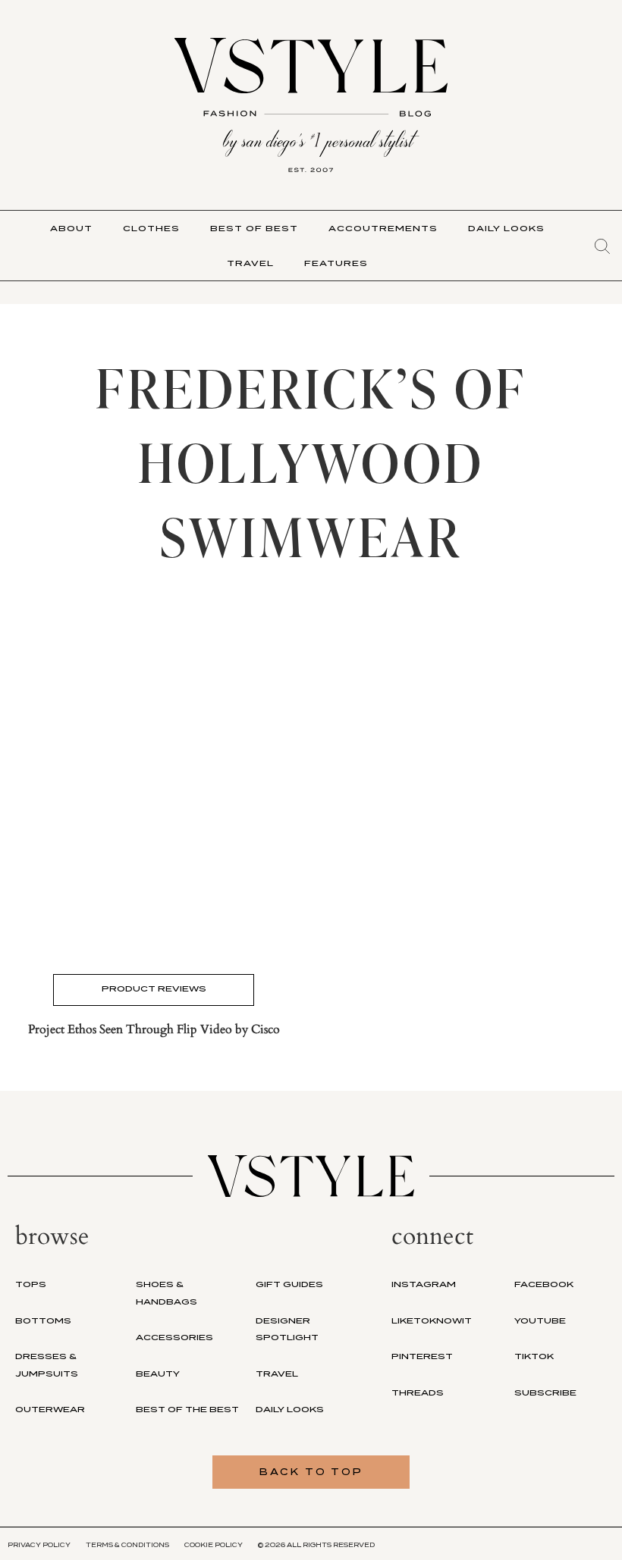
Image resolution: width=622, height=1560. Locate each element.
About (71, 228)
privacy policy (39, 1545)
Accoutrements (383, 228)
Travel (250, 263)
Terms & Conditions (127, 1545)
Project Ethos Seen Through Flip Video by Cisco (154, 1029)
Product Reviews (154, 988)
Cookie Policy (213, 1545)
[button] (602, 246)
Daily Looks (506, 228)
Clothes (151, 228)
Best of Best (254, 228)
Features (336, 263)
